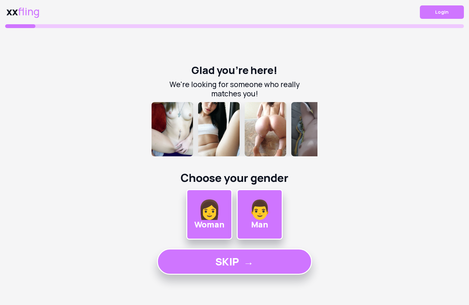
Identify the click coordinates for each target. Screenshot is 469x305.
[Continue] (234, 129)
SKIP (234, 262)
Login (442, 12)
